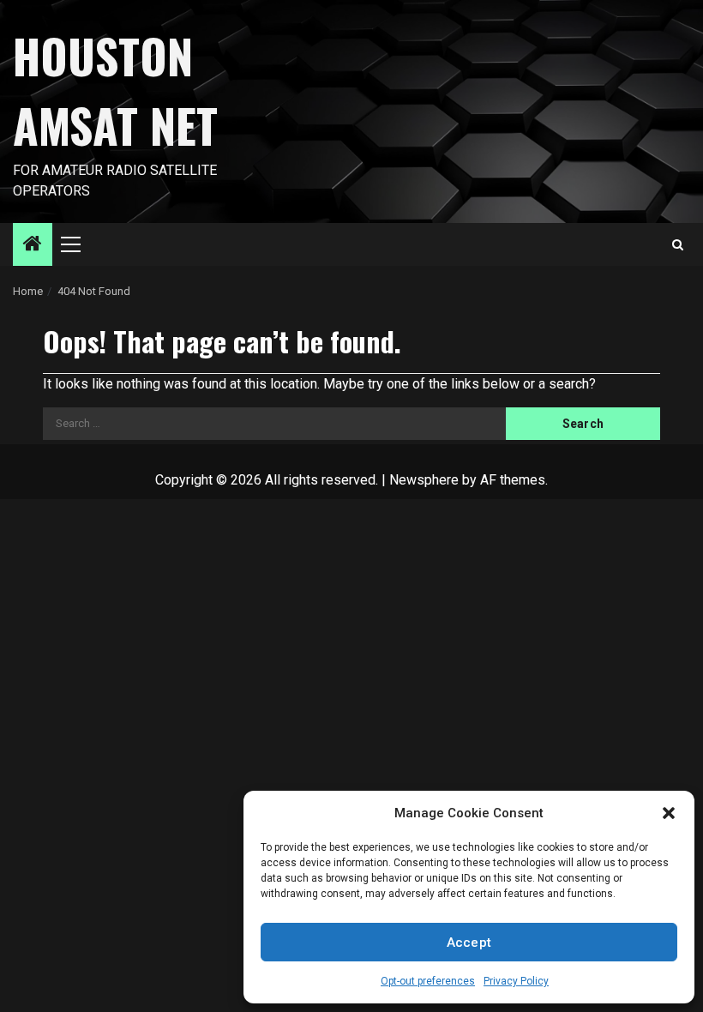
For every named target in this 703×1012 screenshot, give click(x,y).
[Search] (677, 245)
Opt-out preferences (428, 981)
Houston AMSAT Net (115, 90)
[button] (668, 813)
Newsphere (424, 480)
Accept (469, 942)
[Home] (32, 245)
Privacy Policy (516, 981)
